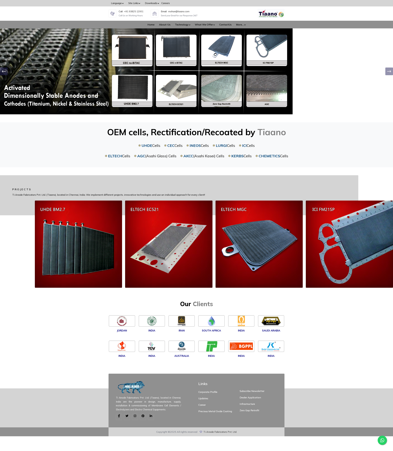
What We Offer (204, 24)
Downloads (151, 3)
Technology (182, 24)
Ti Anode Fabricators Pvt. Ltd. (220, 431)
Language (116, 3)
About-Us (164, 24)
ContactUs (225, 24)
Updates (203, 398)
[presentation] (4, 71)
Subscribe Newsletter (252, 391)
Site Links (133, 3)
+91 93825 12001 (133, 11)
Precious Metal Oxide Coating (215, 411)
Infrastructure (247, 403)
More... (240, 24)
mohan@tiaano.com (178, 11)
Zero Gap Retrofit (249, 410)
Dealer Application (250, 397)
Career (202, 404)
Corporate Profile (207, 391)
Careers (165, 3)
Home (151, 24)
